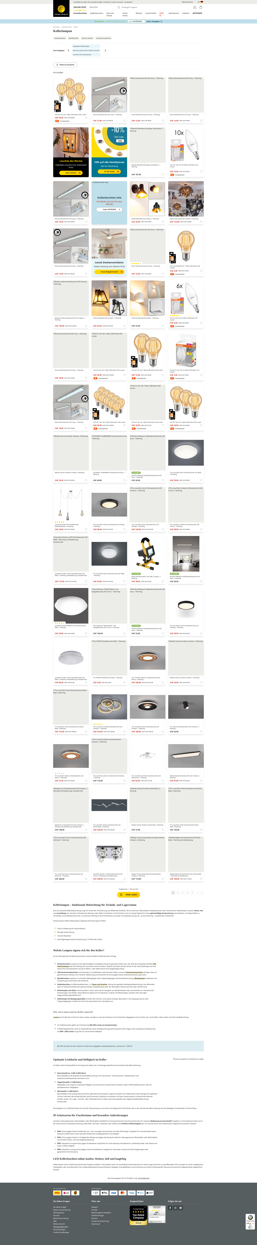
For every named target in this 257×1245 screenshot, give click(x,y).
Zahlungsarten (58, 1213)
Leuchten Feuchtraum (103, 38)
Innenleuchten (80, 13)
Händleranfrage (97, 1215)
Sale (161, 14)
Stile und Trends (110, 14)
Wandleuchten (74, 38)
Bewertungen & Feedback (101, 1213)
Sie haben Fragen (59, 1207)
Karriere (94, 1218)
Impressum (95, 1224)
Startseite (56, 27)
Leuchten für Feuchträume (82, 55)
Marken (139, 13)
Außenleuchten (96, 13)
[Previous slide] (69, 50)
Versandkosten (143, 1178)
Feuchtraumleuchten (134, 972)
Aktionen (197, 13)
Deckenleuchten (59, 38)
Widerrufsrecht (59, 1224)
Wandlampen (139, 978)
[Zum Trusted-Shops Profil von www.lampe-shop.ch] (148, 1215)
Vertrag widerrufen (60, 1227)
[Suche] (119, 7)
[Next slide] (105, 50)
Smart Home (125, 14)
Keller (76, 27)
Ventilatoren (174, 13)
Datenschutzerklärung (61, 1210)
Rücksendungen (59, 1229)
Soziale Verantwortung (100, 1221)
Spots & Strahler (87, 38)
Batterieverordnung (60, 1218)
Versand (56, 1215)
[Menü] (254, 1215)
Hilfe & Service (187, 2)
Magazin (93, 7)
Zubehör (185, 13)
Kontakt (94, 1210)
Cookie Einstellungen (61, 1232)
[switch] (250, 1227)
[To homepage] (61, 8)
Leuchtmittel (150, 13)
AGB (54, 1221)
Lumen (56, 1017)
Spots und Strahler (99, 984)
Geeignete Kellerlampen (81, 46)
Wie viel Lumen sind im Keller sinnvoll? (86, 50)
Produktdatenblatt (64, 121)
